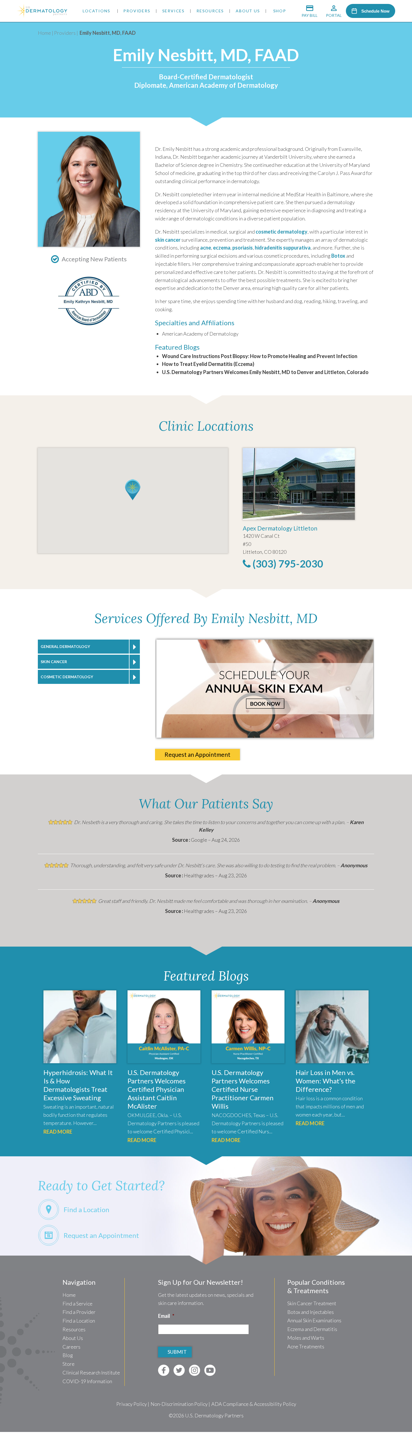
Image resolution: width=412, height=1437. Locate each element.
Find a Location (79, 1321)
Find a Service (77, 1303)
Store (69, 1364)
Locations (96, 10)
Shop (279, 10)
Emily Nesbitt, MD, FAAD (108, 33)
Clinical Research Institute (91, 1372)
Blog (68, 1355)
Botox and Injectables (310, 1312)
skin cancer (167, 240)
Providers (136, 10)
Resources (210, 10)
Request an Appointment (197, 754)
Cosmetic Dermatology (67, 676)
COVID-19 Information (87, 1381)
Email (166, 1316)
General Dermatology (65, 646)
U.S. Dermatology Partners (214, 1415)
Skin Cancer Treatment (311, 1303)
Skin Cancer (54, 661)
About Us (248, 10)
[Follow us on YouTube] (210, 1370)
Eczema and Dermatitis (312, 1329)
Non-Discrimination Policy (179, 1404)
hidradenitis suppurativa (283, 248)
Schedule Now (375, 11)
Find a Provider (79, 1312)
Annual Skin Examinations (314, 1320)
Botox (338, 256)
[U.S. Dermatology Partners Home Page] (42, 16)
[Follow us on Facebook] (163, 1370)
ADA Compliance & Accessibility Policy (253, 1404)
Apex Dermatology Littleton (280, 528)
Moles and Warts (305, 1338)
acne (205, 248)
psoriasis (242, 248)
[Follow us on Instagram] (194, 1370)
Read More (57, 1132)
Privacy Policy (131, 1404)
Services (173, 10)
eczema (221, 248)
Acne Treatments (305, 1346)
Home (44, 33)
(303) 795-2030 (287, 563)
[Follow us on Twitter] (179, 1370)
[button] (132, 489)
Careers (71, 1347)
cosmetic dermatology (281, 232)
